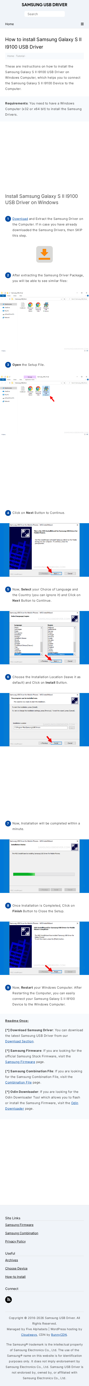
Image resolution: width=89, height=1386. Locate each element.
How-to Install (15, 1277)
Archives (11, 1260)
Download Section (19, 1041)
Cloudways (29, 1334)
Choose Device (16, 1268)
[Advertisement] (44, 159)
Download (20, 219)
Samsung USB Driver (44, 5)
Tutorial (20, 56)
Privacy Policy (15, 1241)
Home (10, 56)
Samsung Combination (21, 1233)
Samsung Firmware (20, 1062)
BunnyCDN (59, 1334)
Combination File (18, 1082)
